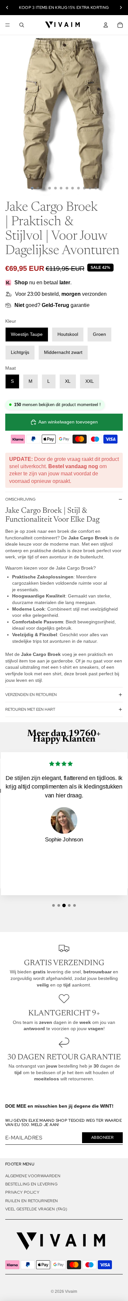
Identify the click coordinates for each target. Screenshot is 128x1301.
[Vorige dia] (7, 7)
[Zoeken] (21, 25)
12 (95, 188)
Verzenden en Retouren (31, 694)
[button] (53, 905)
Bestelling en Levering (31, 1184)
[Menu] (7, 25)
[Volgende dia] (121, 7)
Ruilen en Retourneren (31, 1200)
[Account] (105, 25)
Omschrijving (20, 499)
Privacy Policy (22, 1192)
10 (84, 188)
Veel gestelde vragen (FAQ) (36, 1209)
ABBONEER (102, 1137)
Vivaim (71, 1291)
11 (90, 188)
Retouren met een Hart (30, 709)
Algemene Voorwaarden (32, 1176)
